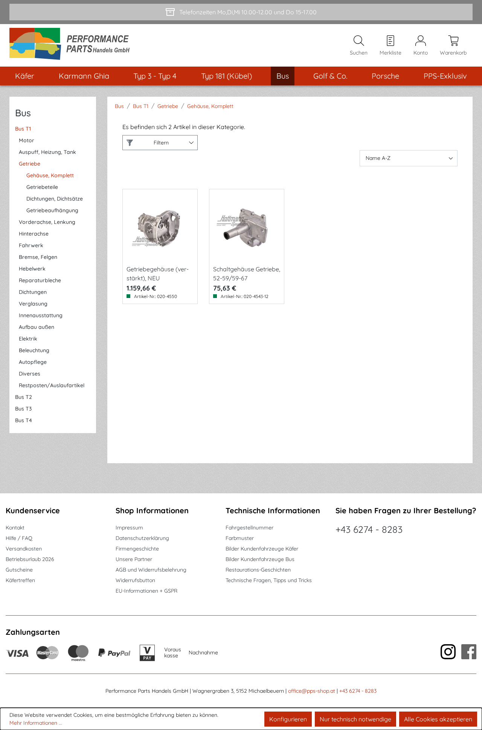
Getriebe (29, 163)
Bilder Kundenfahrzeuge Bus (260, 559)
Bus (23, 113)
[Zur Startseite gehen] (72, 45)
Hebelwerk (32, 268)
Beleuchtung (34, 350)
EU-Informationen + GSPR (146, 590)
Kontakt (15, 527)
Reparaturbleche (40, 280)
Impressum (129, 527)
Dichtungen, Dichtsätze (54, 198)
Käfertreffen (20, 580)
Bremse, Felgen (38, 257)
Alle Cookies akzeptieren (438, 719)
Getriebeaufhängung (52, 210)
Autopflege (33, 362)
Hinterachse (34, 233)
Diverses (29, 373)
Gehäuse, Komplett (50, 175)
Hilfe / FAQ (19, 538)
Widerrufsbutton (135, 580)
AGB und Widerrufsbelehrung (151, 569)
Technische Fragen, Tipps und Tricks (269, 580)
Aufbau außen (36, 327)
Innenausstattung (41, 315)
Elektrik (28, 338)
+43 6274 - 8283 (369, 529)
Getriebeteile (42, 187)
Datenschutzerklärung (142, 538)
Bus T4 (23, 420)
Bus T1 (23, 128)
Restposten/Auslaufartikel (51, 385)
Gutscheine (19, 569)
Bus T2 (23, 397)
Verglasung (33, 303)
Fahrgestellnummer (249, 527)
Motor (26, 140)
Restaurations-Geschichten (258, 569)
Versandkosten (24, 548)
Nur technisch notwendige (355, 719)
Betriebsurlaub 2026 (30, 559)
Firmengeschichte (137, 548)
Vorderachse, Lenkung (47, 222)
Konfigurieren (288, 719)
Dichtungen (33, 292)
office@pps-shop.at (311, 690)
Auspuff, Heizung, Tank (47, 152)
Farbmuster (240, 538)
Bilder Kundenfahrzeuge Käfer (262, 548)
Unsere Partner (134, 559)
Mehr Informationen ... (35, 722)
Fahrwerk (31, 245)
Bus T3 (23, 408)
